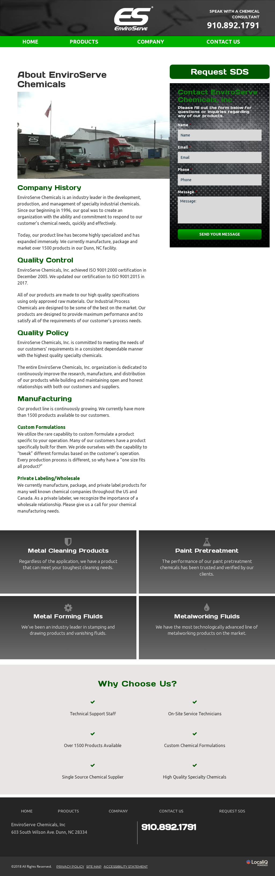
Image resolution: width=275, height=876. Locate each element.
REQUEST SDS (232, 811)
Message (187, 192)
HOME (30, 42)
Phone (185, 169)
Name (184, 125)
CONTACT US (223, 42)
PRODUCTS (84, 42)
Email (184, 147)
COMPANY (150, 42)
